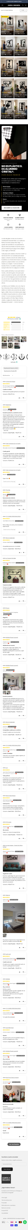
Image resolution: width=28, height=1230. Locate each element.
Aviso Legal (4, 1197)
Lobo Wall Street (10, 1027)
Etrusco (7, 608)
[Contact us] (25, 1222)
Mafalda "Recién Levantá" (12, 637)
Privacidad (4, 1202)
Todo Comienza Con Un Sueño (13, 443)
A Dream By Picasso (10, 381)
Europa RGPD (5, 1210)
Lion (7, 767)
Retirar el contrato (6, 1208)
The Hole (8, 490)
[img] (14, 317)
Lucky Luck (8, 954)
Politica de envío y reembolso (8, 1205)
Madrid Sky (8, 404)
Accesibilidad (5, 1213)
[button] (7, 322)
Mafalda (8, 979)
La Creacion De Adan (11, 558)
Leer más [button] (6, 430)
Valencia (8, 895)
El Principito (8, 822)
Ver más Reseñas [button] (14, 1144)
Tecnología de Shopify (20, 1218)
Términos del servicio (7, 1200)
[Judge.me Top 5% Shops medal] (22, 357)
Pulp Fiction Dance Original (12, 1077)
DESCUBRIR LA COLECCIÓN (11, 207)
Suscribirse (7, 1169)
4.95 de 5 (18, 317)
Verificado (13, 362)
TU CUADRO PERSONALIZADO (13, 516)
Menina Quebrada (10, 538)
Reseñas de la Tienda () (10, 371)
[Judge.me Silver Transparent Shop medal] (14, 357)
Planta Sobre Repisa (10, 795)
